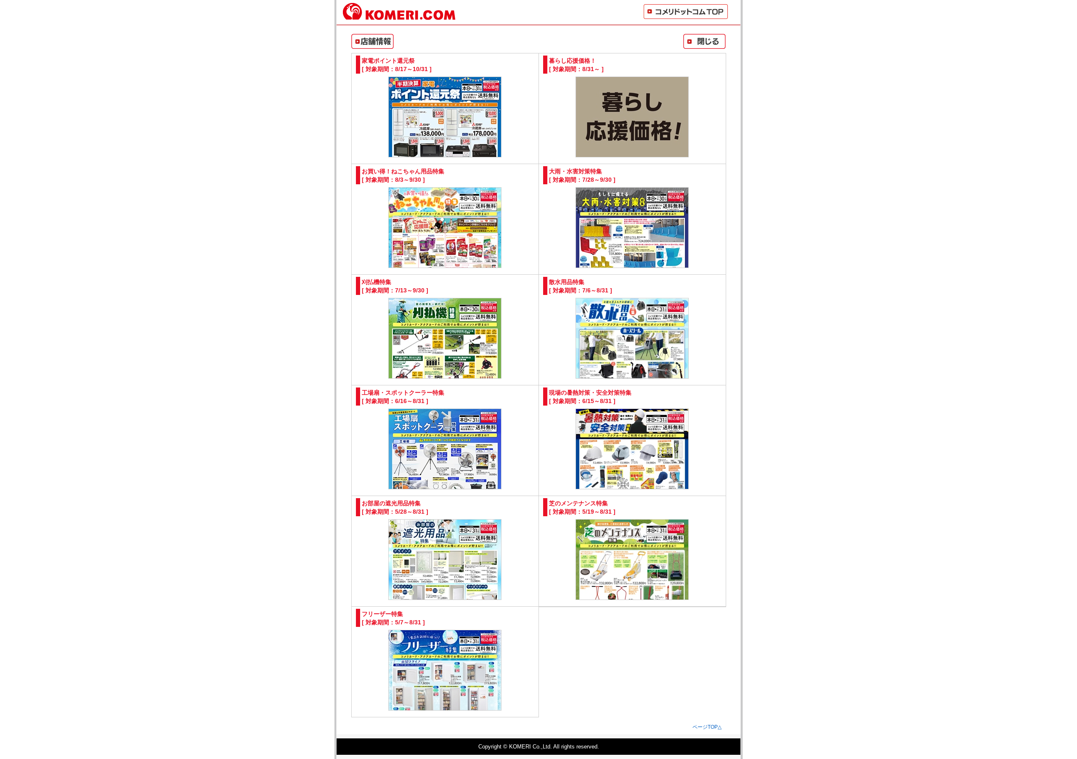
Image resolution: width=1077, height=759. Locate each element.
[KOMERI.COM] (399, 16)
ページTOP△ (707, 727)
